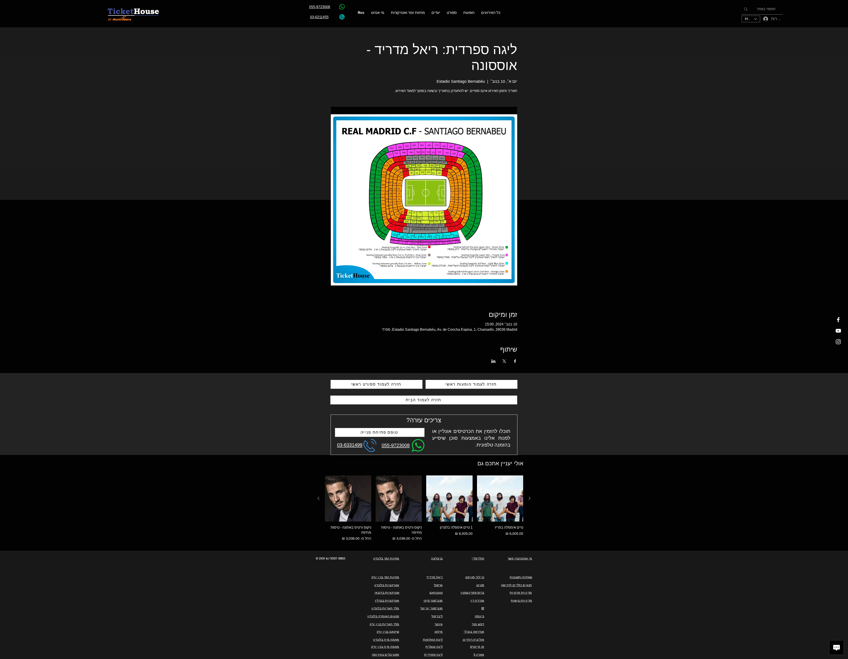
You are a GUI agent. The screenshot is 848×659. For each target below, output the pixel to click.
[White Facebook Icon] (838, 319)
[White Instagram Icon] (838, 341)
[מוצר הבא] (318, 498)
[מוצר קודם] (529, 498)
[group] (424, 508)
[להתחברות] (762, 19)
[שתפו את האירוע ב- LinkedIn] (493, 361)
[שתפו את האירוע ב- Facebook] (515, 361)
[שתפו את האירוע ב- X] (504, 361)
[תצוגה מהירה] (500, 498)
